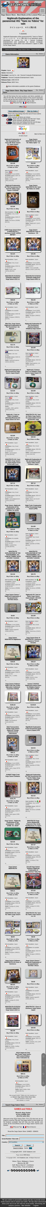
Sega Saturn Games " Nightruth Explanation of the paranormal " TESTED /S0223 (13, 597)
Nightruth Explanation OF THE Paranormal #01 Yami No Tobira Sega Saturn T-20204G (13, 188)
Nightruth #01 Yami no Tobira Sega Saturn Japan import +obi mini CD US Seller (33, 597)
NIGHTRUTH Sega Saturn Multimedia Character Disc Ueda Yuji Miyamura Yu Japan (33, 823)
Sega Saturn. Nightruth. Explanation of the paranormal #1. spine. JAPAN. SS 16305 (13, 508)
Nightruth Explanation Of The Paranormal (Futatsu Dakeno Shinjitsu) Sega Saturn (33, 326)
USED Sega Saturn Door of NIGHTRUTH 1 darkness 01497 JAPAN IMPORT (13, 232)
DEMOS (35, 1131)
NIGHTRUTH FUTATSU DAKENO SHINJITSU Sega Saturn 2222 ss (12, 277)
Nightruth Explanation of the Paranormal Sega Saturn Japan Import (13, 371)
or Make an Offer (13, 167)
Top (37, 53)
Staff (13, 1165)
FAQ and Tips (17, 103)
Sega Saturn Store (24, 49)
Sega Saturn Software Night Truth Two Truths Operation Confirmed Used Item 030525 (12, 686)
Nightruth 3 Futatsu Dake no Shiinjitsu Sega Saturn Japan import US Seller (33, 372)
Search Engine (36, 49)
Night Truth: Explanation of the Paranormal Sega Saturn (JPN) (33, 507)
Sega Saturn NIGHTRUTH (13, 867)
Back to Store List (40, 134)
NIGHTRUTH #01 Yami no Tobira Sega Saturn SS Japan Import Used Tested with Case (12, 462)
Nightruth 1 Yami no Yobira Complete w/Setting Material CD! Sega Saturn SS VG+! (12, 417)
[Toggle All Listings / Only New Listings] (5, 115)
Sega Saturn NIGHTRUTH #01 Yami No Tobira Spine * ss (33, 141)
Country (4, 1142)
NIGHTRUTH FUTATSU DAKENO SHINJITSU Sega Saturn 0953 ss (33, 277)
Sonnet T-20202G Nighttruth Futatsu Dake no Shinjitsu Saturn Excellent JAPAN (33, 686)
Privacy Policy (17, 1167)
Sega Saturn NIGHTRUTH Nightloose (13, 638)
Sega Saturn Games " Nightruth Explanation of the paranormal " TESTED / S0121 (33, 963)
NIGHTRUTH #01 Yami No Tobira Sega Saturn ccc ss (33, 914)
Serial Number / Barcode (10, 1139)
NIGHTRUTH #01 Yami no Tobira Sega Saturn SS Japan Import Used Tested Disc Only (33, 417)
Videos (14, 1161)
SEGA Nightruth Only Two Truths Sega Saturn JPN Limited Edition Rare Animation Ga (23, 1055)
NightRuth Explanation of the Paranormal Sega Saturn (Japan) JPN (33, 728)
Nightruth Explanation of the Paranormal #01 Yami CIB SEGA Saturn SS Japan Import (13, 142)
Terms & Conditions (27, 1167)
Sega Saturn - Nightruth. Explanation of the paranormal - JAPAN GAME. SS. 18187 (13, 823)
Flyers (19, 1161)
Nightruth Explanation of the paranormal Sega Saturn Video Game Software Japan (33, 462)
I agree (36, 1205)
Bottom (41, 53)
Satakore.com (31, 1152)
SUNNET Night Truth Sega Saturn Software (12, 775)
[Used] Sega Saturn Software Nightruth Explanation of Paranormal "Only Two (33, 869)
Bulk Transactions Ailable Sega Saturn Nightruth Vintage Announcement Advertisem (12, 730)
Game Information (11, 49)
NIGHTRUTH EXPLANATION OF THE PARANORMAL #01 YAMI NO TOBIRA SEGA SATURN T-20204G (13, 555)
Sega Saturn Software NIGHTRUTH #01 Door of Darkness (12, 962)
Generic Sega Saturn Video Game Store (24, 1097)
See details (25, 1205)
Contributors (30, 1165)
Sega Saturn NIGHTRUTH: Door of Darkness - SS (33, 231)
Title (3, 1135)
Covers (32, 1161)
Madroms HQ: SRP (23, 1163)
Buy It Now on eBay (13, 165)
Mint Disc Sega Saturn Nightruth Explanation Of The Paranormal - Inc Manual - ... (13, 326)
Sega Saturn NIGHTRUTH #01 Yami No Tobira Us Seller (33, 187)
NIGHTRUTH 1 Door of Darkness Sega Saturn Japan (33, 1008)
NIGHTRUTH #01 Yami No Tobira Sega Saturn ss (12, 914)
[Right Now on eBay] (23, 130)
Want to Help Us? (21, 1165)
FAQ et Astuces (31, 103)
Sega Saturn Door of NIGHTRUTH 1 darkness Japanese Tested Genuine (33, 640)
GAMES (29, 1131)
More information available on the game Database (24, 86)
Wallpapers (25, 1161)
